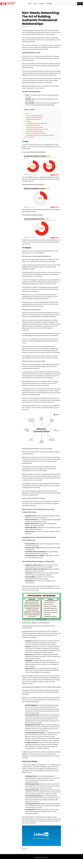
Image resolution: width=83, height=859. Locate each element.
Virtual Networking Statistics (34, 119)
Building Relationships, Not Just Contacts (37, 129)
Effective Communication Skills (35, 127)
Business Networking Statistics (34, 117)
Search (79, 3)
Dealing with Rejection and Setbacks (36, 133)
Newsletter (25, 848)
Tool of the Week (29, 137)
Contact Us (41, 3)
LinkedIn (48, 765)
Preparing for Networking (33, 125)
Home (29, 3)
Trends (27, 113)
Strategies (28, 121)
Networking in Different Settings (35, 131)
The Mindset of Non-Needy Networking (37, 123)
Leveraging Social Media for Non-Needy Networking (40, 135)
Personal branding (27, 339)
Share (24, 849)
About (35, 3)
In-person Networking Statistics (35, 115)
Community (49, 3)
